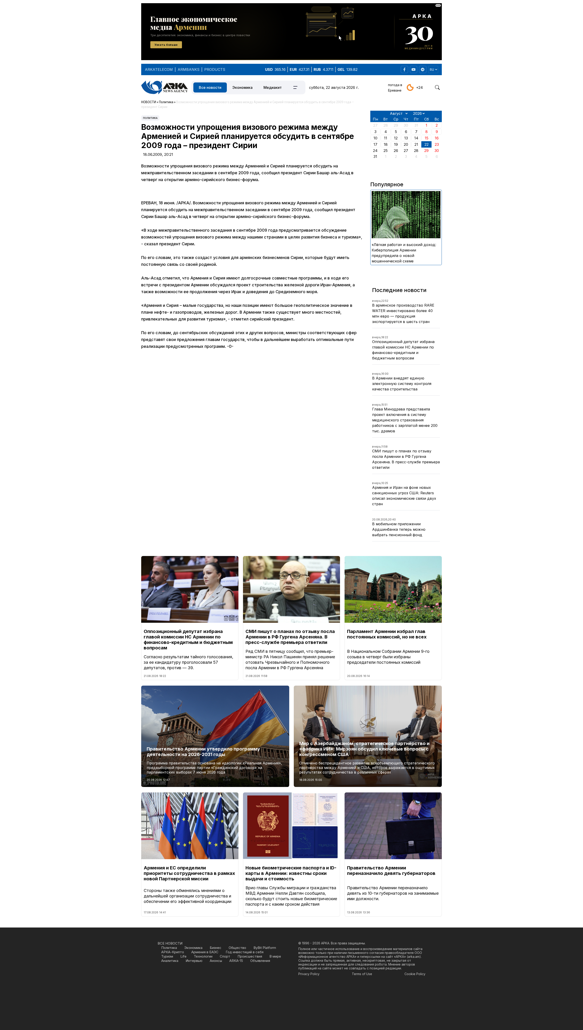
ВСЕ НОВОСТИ (170, 943)
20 (406, 144)
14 (416, 138)
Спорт (225, 956)
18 (386, 144)
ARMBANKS (188, 69)
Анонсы (216, 960)
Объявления (260, 960)
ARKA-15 (236, 960)
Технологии (203, 956)
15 (426, 138)
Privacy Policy (309, 974)
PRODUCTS (214, 69)
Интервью (194, 960)
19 (396, 144)
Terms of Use (362, 974)
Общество (237, 947)
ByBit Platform (264, 947)
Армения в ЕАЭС (204, 952)
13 (406, 138)
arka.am (413, 956)
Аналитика (169, 960)
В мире (275, 956)
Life (183, 956)
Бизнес (215, 947)
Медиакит (272, 87)
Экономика (242, 87)
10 (375, 138)
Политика (150, 118)
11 (385, 138)
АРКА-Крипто (172, 952)
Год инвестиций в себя (244, 952)
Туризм (167, 956)
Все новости (210, 87)
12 (396, 138)
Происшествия (250, 956)
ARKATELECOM (159, 69)
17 (375, 144)
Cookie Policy (414, 974)
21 (416, 144)
